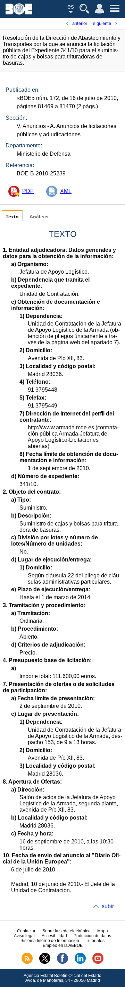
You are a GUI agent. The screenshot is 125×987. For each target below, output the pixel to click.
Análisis (39, 216)
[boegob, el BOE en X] (44, 962)
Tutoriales (95, 940)
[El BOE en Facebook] (62, 962)
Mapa (102, 931)
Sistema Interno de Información (49, 940)
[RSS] (27, 962)
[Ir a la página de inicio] (19, 13)
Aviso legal (24, 935)
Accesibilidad (54, 935)
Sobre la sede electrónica (66, 931)
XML (66, 191)
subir (108, 906)
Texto (12, 216)
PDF (28, 191)
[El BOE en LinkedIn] (80, 962)
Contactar (26, 931)
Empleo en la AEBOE (63, 945)
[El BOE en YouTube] (97, 962)
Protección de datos (92, 935)
